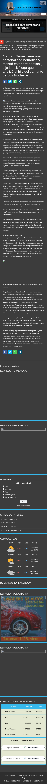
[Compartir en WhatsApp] (15, 81)
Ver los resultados (23, 506)
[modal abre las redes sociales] (20, 81)
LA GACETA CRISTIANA (9, 519)
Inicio (4, 46)
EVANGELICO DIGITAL (9, 526)
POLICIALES (11, 46)
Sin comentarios (10, 497)
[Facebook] (22, 778)
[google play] (25, 778)
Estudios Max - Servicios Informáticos (31, 775)
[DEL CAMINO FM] (23, 8)
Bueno (7, 486)
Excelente (8, 489)
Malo (6, 492)
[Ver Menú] (3, 6)
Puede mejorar (10, 495)
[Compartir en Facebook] (5, 81)
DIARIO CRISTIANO (8, 523)
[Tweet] (10, 81)
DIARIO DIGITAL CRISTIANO (11, 530)
